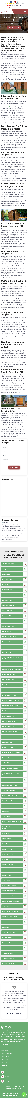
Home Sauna (6, 685)
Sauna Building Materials (9, 790)
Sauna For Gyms (7, 849)
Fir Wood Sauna (6, 652)
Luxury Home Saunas (8, 716)
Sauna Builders (6, 780)
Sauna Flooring (6, 839)
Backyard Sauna (7, 569)
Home (5, 23)
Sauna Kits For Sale (7, 896)
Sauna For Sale (6, 870)
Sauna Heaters (6, 880)
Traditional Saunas (7, 953)
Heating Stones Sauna (8, 674)
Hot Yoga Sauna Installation (10, 695)
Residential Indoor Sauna (9, 763)
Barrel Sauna (6, 574)
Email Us (7, 1076)
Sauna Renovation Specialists (10, 901)
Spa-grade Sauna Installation (10, 943)
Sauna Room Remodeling (9, 917)
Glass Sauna (5, 664)
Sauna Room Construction (10, 911)
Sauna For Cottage (7, 844)
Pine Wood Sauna (7, 742)
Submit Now (14, 467)
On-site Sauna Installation (9, 732)
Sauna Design (6, 816)
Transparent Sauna (8, 958)
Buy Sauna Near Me (8, 595)
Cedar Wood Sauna (8, 605)
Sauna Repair (6, 906)
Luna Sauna (5, 711)
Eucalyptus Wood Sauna (9, 642)
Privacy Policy (5, 1063)
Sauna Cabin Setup (7, 801)
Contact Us (5, 1059)
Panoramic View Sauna (9, 737)
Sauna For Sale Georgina (17, 23)
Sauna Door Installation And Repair (12, 821)
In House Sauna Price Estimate (11, 700)
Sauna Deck (5, 811)
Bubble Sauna (6, 584)
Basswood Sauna (7, 579)
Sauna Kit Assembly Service (10, 891)
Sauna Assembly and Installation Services (11, 774)
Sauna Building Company (9, 785)
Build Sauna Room (7, 590)
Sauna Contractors (8, 806)
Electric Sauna (6, 631)
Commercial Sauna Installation (11, 616)
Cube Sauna (5, 621)
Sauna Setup (6, 922)
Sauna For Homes (7, 854)
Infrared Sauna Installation (10, 706)
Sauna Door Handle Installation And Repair (12, 827)
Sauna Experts (6, 833)
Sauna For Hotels (7, 859)
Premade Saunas (7, 758)
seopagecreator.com (16, 471)
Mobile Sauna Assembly (9, 721)
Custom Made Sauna (8, 626)
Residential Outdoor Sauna (10, 768)
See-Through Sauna (8, 937)
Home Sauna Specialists (9, 690)
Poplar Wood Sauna (8, 747)
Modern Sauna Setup (8, 726)
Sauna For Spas (6, 875)
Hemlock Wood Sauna (8, 680)
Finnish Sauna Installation (9, 647)
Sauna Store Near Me (8, 932)
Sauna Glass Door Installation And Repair (12, 658)
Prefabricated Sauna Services (11, 752)
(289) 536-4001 (15, 7)
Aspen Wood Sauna (8, 564)
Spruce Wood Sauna (8, 948)
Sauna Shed (5, 927)
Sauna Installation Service (9, 885)
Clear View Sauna (7, 610)
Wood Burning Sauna (8, 963)
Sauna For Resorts (7, 865)
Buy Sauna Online (7, 600)
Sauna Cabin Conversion (9, 795)
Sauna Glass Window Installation (11, 669)
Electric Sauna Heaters (9, 636)
